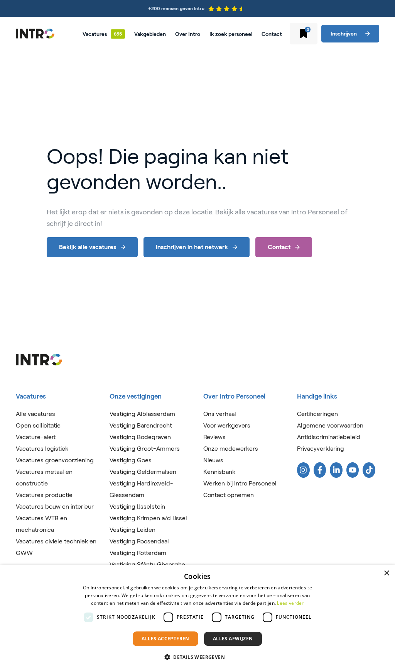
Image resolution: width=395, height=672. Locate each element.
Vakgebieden (150, 34)
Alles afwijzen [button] (233, 638)
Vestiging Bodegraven (140, 437)
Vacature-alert (36, 437)
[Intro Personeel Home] (35, 33)
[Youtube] (352, 470)
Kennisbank (219, 471)
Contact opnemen (228, 495)
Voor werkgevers (226, 425)
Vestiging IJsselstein (137, 506)
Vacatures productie (44, 495)
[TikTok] (369, 470)
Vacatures (95, 34)
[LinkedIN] (336, 470)
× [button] (386, 573)
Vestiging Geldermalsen (143, 471)
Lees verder (290, 603)
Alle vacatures (35, 414)
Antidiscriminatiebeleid (328, 437)
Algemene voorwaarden (330, 425)
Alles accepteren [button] (165, 638)
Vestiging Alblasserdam (142, 414)
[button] (197, 657)
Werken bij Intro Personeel (240, 483)
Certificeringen (317, 414)
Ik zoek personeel (230, 34)
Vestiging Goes (131, 460)
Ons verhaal (219, 414)
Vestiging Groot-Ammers (145, 448)
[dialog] (197, 618)
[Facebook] (320, 470)
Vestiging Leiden (132, 529)
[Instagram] (303, 470)
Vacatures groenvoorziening (55, 460)
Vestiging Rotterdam (138, 553)
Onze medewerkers (230, 448)
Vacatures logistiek (42, 448)
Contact (272, 34)
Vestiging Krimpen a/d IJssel (148, 518)
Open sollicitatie (38, 425)
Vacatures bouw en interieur (55, 506)
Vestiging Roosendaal (139, 541)
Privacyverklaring (320, 448)
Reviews (214, 437)
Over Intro (187, 34)
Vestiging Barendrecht (141, 425)
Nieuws (213, 460)
